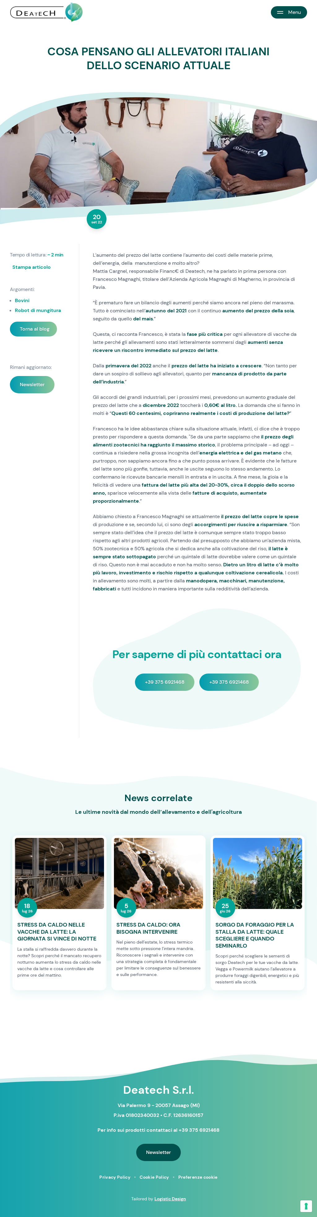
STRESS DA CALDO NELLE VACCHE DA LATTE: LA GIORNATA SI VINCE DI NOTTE (56, 931)
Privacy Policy (114, 1177)
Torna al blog (35, 329)
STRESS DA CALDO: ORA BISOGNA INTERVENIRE (148, 928)
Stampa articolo (31, 267)
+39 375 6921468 (165, 682)
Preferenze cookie (198, 1177)
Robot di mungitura (38, 310)
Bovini (22, 300)
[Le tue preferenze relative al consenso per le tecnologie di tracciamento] (306, 1206)
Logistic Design (170, 1199)
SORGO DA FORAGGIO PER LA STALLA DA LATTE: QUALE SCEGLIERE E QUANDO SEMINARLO (254, 935)
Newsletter (32, 384)
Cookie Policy (154, 1177)
